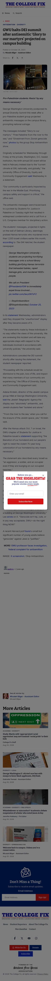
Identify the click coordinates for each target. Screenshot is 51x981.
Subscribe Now (25, 501)
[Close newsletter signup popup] (43, 475)
